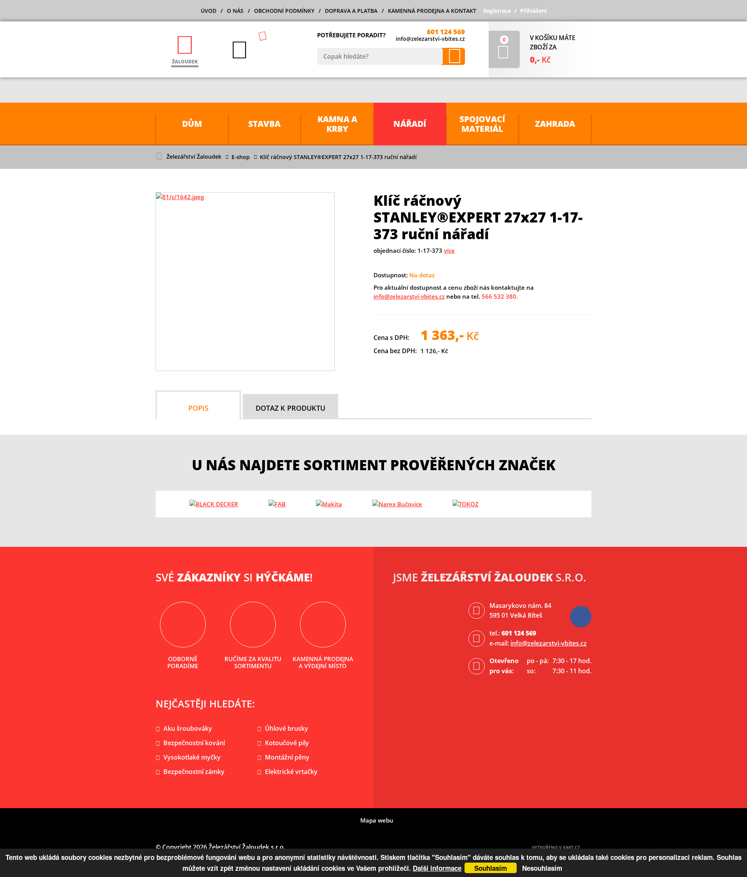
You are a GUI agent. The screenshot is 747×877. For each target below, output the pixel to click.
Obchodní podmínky (284, 10)
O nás (235, 10)
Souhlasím (490, 868)
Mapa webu (376, 820)
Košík (504, 39)
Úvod (208, 10)
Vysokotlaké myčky (192, 757)
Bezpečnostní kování (194, 743)
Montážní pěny (287, 757)
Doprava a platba (351, 10)
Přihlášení (533, 10)
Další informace (437, 868)
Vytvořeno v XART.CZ (556, 847)
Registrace (497, 10)
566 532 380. (500, 296)
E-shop (240, 157)
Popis (198, 408)
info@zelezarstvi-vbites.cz (430, 38)
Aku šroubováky (187, 728)
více (449, 250)
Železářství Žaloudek (194, 156)
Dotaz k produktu (290, 408)
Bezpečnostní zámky (193, 771)
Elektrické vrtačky (291, 771)
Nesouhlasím (542, 868)
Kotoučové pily (287, 743)
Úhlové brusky (286, 728)
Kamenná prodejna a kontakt (432, 10)
